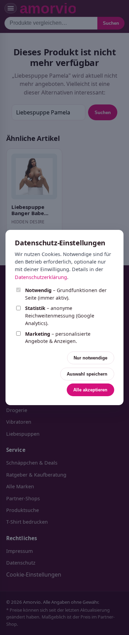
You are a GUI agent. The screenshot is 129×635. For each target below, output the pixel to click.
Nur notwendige (90, 357)
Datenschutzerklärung (41, 277)
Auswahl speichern (87, 374)
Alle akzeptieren (90, 389)
